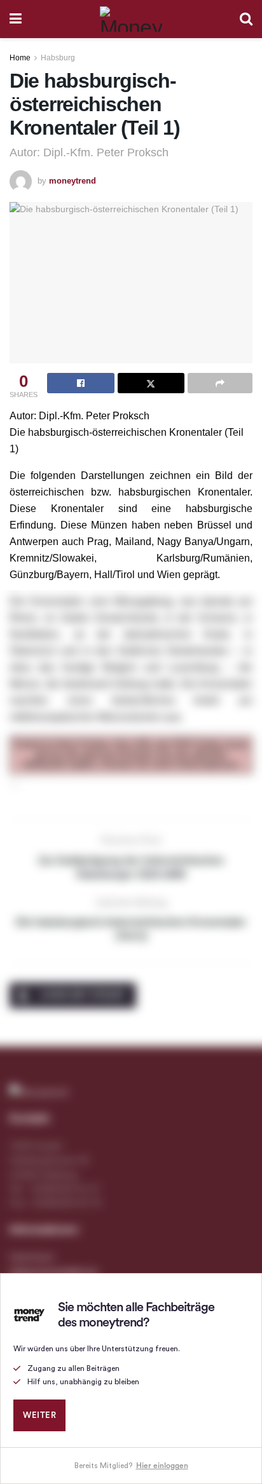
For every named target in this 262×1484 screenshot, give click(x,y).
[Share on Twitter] (151, 383)
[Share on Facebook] (80, 383)
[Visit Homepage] (131, 19)
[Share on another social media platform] (220, 383)
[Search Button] (246, 19)
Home (20, 57)
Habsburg (58, 57)
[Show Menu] (16, 19)
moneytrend (72, 181)
